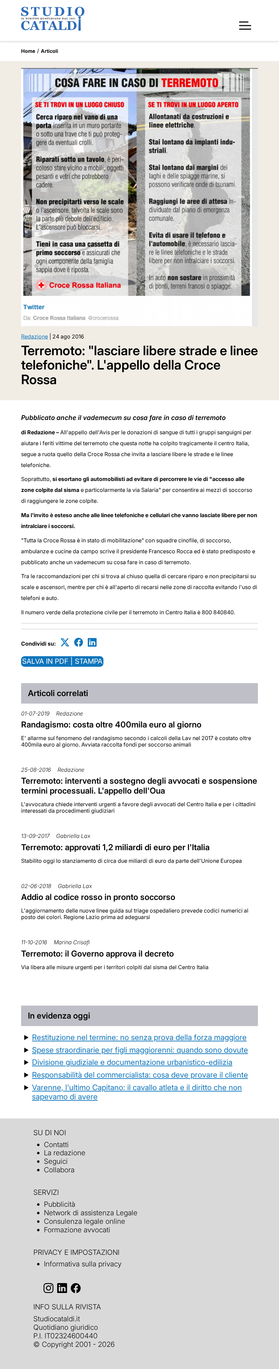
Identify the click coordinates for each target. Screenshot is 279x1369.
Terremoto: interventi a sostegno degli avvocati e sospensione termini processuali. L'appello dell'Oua (139, 786)
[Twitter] (65, 642)
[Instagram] (48, 1288)
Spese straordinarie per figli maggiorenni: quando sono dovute (140, 1049)
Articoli (49, 51)
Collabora (59, 1169)
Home (28, 51)
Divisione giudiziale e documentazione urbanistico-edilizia (132, 1062)
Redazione (34, 336)
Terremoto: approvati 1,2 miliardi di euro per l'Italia (115, 847)
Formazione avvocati (77, 1229)
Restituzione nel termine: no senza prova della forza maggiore (139, 1037)
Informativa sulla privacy (82, 1264)
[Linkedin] (92, 642)
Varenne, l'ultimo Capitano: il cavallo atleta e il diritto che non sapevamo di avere (137, 1092)
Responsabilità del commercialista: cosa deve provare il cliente (140, 1074)
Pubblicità (59, 1204)
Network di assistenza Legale (90, 1212)
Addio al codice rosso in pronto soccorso (98, 897)
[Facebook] (78, 642)
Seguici (56, 1161)
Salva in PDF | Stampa (62, 661)
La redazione (64, 1152)
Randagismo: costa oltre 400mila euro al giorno (111, 724)
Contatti (56, 1144)
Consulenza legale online (84, 1221)
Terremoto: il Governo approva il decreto (97, 954)
